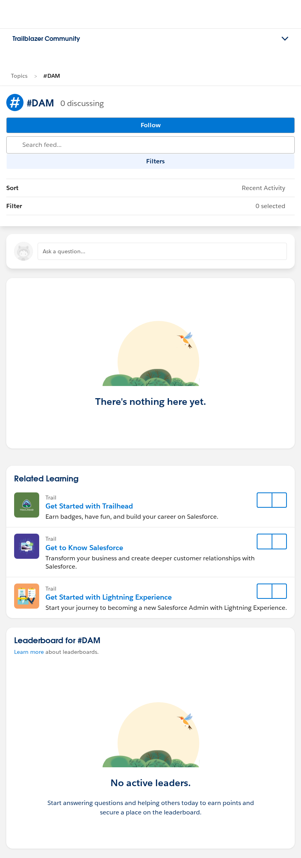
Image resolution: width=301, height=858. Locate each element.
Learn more (29, 651)
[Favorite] (264, 500)
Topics (19, 75)
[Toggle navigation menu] (285, 39)
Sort (145, 188)
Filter (145, 206)
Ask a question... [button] (64, 251)
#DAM (51, 75)
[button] (279, 500)
